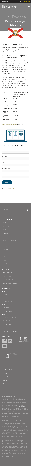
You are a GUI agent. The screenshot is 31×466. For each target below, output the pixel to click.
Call (20, 1)
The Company (7, 246)
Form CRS (5, 376)
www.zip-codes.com (11, 186)
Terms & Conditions (8, 369)
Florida (15, 124)
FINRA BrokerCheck (11, 1)
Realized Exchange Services (10, 240)
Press (4, 260)
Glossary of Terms (7, 298)
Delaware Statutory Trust (9, 317)
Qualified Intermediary (8, 328)
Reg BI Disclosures (8, 384)
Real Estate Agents (8, 279)
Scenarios (5, 233)
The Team (5, 249)
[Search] (27, 209)
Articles (5, 294)
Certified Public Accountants (10, 283)
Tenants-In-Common (8, 321)
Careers (5, 263)
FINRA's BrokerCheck (20, 411)
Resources (6, 288)
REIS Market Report (10, 188)
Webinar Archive (7, 311)
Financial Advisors (7, 272)
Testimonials (6, 256)
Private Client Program (8, 237)
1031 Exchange (9, 124)
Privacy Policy (6, 373)
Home (3, 124)
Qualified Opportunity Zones (10, 331)
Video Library (6, 307)
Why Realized (7, 219)
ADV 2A (5, 380)
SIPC (24, 406)
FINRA (20, 406)
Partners (5, 269)
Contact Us (6, 336)
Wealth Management (8, 222)
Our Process (6, 230)
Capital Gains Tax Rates (9, 301)
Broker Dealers (7, 276)
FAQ (4, 253)
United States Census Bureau (13, 190)
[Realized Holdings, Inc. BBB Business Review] (20, 339)
